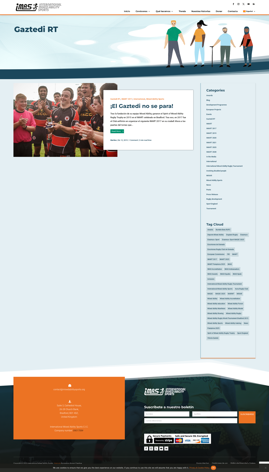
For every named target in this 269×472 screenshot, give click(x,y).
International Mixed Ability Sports (219, 289)
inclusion (210, 279)
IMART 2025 (211, 147)
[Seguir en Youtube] (249, 4)
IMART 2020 (211, 138)
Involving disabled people (216, 171)
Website (57, 463)
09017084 (78, 430)
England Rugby (232, 235)
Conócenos (141, 11)
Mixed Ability (212, 299)
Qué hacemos (163, 11)
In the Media (211, 157)
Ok (213, 468)
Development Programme (216, 105)
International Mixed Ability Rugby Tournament (224, 166)
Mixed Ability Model (235, 309)
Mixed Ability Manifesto (216, 309)
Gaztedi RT (115, 99)
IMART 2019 (211, 133)
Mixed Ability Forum (235, 304)
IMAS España (225, 274)
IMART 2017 (126, 99)
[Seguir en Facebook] (233, 4)
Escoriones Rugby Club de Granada (220, 249)
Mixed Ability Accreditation (230, 299)
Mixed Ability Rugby (233, 313)
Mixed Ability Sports (155, 99)
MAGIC (210, 294)
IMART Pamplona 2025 (216, 264)
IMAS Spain (237, 274)
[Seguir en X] (243, 4)
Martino (113, 140)
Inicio (127, 11)
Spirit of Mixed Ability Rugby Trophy (221, 333)
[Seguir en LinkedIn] (254, 4)
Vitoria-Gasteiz (212, 338)
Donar (219, 11)
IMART (209, 124)
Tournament (211, 208)
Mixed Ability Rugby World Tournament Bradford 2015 (227, 318)
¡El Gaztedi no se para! (141, 106)
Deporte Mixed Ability (215, 235)
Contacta (233, 11)
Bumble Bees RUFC (223, 230)
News (208, 185)
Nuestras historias (200, 11)
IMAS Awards (212, 274)
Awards (209, 95)
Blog (208, 100)
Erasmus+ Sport (213, 240)
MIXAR (209, 175)
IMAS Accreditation (214, 269)
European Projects (213, 109)
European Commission (215, 254)
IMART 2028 (211, 152)
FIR (228, 254)
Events (209, 114)
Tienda (182, 11)
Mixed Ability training (233, 323)
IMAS (230, 264)
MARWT (231, 294)
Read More (116, 131)
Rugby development (214, 199)
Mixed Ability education (216, 304)
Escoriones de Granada (216, 245)
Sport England (211, 204)
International (139, 99)
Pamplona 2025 (213, 328)
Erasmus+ (244, 235)
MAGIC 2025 (220, 294)
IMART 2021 (211, 142)
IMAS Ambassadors (232, 269)
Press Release (212, 194)
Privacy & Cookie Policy (199, 468)
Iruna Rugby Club (241, 289)
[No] (265, 467)
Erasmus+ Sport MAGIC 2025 (233, 240)
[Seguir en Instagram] (238, 4)
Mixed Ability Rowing (215, 313)
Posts (208, 190)
